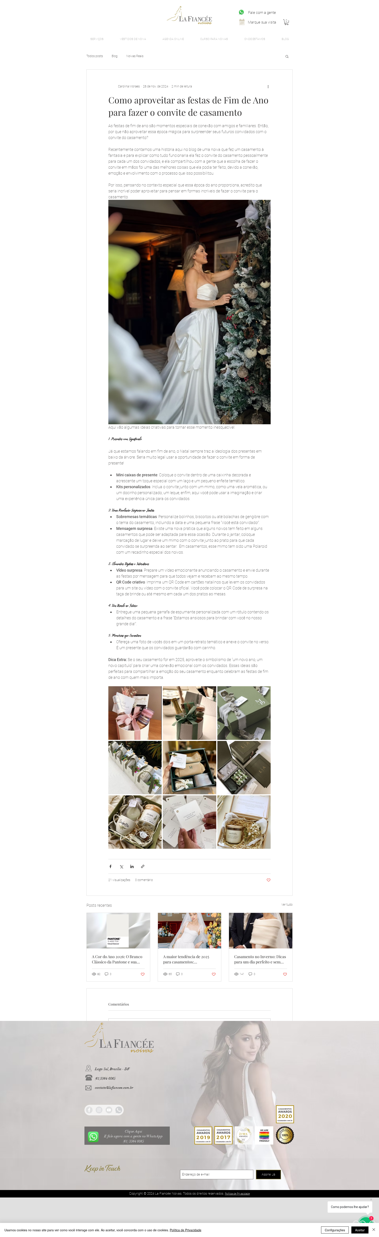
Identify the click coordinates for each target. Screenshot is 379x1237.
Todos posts (94, 56)
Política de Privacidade (185, 1230)
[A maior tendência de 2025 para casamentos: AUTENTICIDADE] (189, 930)
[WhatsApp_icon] (241, 12)
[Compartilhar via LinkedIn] (132, 866)
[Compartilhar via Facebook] (110, 866)
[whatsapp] (118, 1110)
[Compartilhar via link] (143, 866)
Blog (115, 56)
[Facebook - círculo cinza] (89, 1110)
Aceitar (360, 1230)
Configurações (335, 1230)
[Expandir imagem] (135, 713)
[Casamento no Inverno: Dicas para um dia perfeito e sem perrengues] (260, 930)
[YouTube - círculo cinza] (108, 1110)
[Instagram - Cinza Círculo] (99, 1110)
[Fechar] (373, 1229)
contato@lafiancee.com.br (114, 1087)
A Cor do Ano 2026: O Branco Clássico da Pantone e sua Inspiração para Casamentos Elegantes (117, 959)
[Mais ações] (268, 86)
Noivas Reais (134, 56)
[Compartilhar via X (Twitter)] (121, 866)
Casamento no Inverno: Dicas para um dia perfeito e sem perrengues (260, 959)
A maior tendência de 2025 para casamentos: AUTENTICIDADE (186, 959)
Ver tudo (287, 904)
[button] (286, 22)
